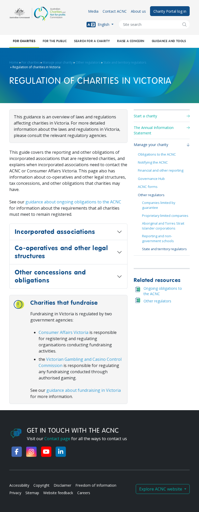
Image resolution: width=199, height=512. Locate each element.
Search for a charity (92, 41)
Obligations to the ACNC (157, 154)
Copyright (41, 485)
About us (138, 11)
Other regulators (88, 62)
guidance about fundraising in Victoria (83, 390)
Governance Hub (151, 178)
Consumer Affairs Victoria (63, 332)
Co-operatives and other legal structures (61, 252)
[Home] (37, 13)
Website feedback (58, 492)
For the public (55, 41)
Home (13, 62)
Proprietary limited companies (165, 215)
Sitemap (32, 492)
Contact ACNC (115, 11)
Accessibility (19, 485)
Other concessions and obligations (50, 276)
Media (93, 11)
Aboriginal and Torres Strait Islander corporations (163, 226)
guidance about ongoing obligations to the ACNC (73, 202)
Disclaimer (62, 485)
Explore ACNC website (161, 489)
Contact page (57, 438)
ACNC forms (148, 186)
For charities (24, 41)
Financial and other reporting (160, 170)
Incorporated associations (55, 232)
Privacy (15, 492)
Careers (83, 492)
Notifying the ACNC (153, 162)
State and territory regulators (124, 62)
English (103, 24)
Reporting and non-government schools (158, 238)
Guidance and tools (169, 41)
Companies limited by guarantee (158, 205)
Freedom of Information (95, 485)
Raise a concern (130, 41)
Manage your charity (58, 62)
